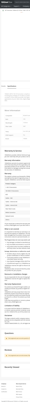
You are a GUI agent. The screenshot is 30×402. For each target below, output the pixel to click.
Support (16, 6)
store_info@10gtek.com (12, 225)
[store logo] (6, 2)
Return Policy (19, 386)
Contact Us (3, 389)
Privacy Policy (19, 397)
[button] (21, 12)
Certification (4, 391)
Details (3, 86)
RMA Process (19, 391)
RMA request (19, 394)
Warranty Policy (19, 389)
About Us (3, 386)
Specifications (11, 86)
